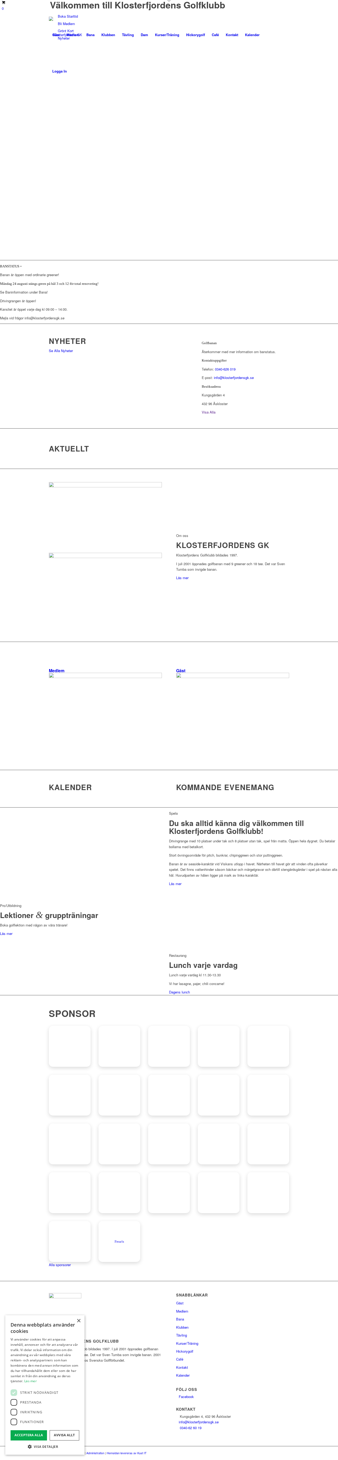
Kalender (183, 1375)
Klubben (182, 1327)
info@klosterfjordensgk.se (234, 377)
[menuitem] (56, 35)
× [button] (79, 1321)
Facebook (186, 1396)
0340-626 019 (225, 369)
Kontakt (182, 1367)
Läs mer (30, 1381)
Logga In (59, 71)
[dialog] (44, 1385)
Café (179, 1359)
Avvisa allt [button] (64, 1435)
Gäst (180, 1302)
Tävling (181, 1335)
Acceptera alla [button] (29, 1435)
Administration (95, 1453)
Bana (180, 1319)
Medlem (182, 1311)
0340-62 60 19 (190, 1427)
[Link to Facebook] (50, 107)
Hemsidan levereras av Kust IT (127, 1453)
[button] (45, 1446)
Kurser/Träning (187, 1343)
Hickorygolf (184, 1351)
